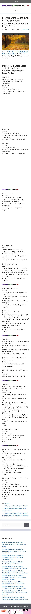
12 (9, 612)
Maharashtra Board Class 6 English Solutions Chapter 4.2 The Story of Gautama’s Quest (12, 557)
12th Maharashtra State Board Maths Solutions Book (15, 53)
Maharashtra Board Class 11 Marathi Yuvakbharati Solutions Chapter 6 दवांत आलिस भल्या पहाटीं (14, 508)
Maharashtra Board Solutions (20, 606)
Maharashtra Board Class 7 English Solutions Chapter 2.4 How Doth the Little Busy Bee (14, 592)
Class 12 (7, 503)
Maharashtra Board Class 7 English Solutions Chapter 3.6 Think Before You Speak (14, 544)
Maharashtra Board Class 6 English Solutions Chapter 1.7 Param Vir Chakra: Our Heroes (14, 551)
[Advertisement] (15, 112)
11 (27, 610)
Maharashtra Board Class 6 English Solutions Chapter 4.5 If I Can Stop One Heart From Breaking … (14, 577)
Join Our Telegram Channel (19, 612)
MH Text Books (12, 612)
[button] (15, 611)
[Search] (26, 525)
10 (24, 610)
